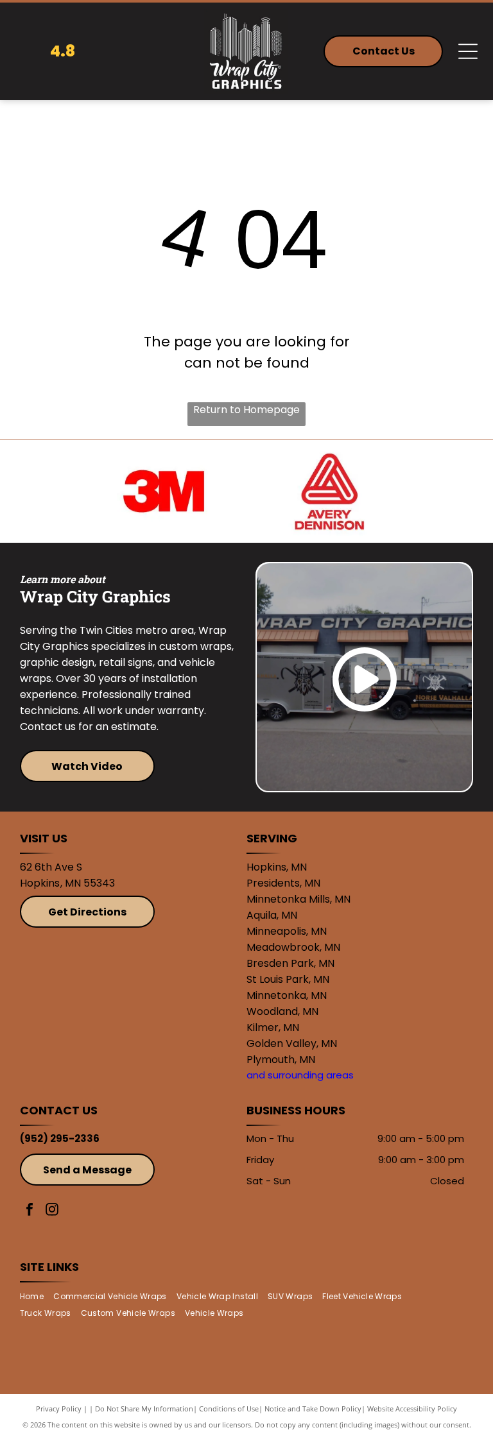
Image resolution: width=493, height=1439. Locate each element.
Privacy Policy (59, 1408)
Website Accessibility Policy (412, 1408)
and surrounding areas (300, 1075)
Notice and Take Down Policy (312, 1408)
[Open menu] (468, 51)
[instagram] (52, 1211)
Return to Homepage (246, 409)
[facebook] (29, 1211)
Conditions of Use (229, 1408)
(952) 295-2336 (59, 1138)
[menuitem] (36, 1296)
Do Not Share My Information (144, 1408)
